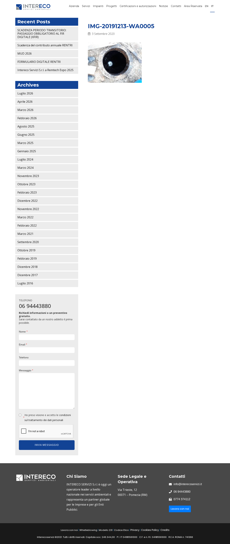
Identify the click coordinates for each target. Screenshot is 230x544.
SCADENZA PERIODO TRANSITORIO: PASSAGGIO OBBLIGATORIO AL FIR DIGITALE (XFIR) (41, 33)
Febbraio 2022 (27, 225)
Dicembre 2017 (27, 275)
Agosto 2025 (25, 126)
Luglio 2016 (25, 283)
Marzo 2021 (25, 234)
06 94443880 (35, 306)
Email (23, 344)
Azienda (74, 6)
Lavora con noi (180, 509)
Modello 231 (105, 530)
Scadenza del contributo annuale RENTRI (45, 45)
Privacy (134, 530)
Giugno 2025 (25, 135)
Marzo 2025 (25, 143)
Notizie (163, 6)
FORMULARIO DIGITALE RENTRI (39, 62)
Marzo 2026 (25, 110)
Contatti (176, 6)
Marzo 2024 (25, 168)
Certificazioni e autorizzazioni (138, 6)
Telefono (24, 357)
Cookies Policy (150, 530)
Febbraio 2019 (27, 259)
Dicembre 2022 (27, 201)
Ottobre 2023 (26, 184)
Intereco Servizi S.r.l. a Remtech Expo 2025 (45, 70)
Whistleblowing (88, 530)
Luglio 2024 (25, 159)
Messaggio (26, 370)
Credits (164, 530)
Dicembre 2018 (27, 267)
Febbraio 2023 (27, 192)
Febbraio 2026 (27, 118)
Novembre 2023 (28, 176)
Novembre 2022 (28, 209)
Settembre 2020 (28, 242)
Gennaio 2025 (26, 151)
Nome (23, 331)
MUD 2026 (24, 53)
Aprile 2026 (25, 102)
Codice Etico (121, 530)
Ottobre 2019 (26, 250)
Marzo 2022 (25, 217)
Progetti (111, 6)
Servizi (86, 6)
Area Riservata (193, 6)
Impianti (98, 6)
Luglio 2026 (25, 93)
